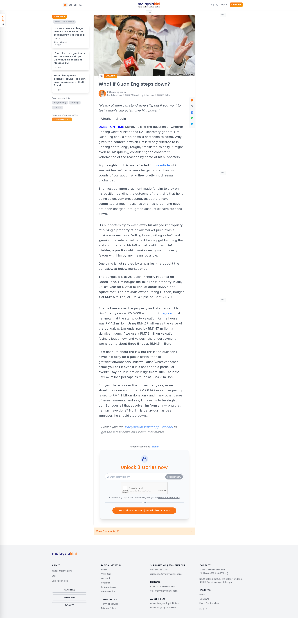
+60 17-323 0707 (159, 569)
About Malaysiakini (62, 570)
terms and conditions (169, 497)
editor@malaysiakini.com (164, 590)
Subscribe (236, 4)
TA (80, 5)
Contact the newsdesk (162, 586)
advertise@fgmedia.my (163, 607)
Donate (69, 605)
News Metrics (108, 591)
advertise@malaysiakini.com (165, 603)
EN (65, 5)
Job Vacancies (60, 580)
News (202, 594)
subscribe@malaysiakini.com (166, 574)
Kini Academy (108, 587)
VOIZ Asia (106, 574)
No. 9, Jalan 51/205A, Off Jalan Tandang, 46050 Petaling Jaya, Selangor (220, 580)
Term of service (109, 603)
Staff (54, 575)
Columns (204, 598)
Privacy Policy (108, 608)
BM (70, 5)
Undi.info (106, 582)
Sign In (224, 4)
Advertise (69, 589)
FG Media (106, 578)
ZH (75, 5)
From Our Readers (209, 603)
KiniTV (104, 569)
